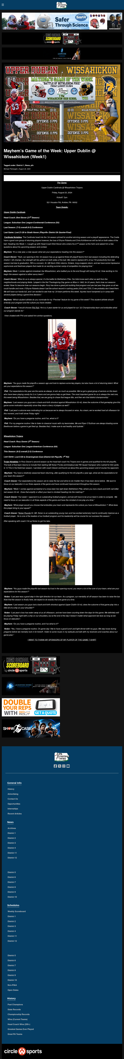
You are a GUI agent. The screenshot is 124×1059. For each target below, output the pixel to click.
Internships (13, 808)
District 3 (12, 842)
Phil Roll (35, 307)
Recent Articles (15, 813)
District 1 (20, 165)
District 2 (12, 838)
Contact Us (13, 798)
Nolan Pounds (25, 513)
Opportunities (14, 803)
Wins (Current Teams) (17, 1019)
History (11, 789)
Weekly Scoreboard (17, 911)
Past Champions (15, 1004)
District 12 (12, 857)
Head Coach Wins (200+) (19, 1024)
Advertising (13, 794)
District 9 (12, 891)
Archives (12, 828)
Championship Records (19, 1014)
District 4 (12, 847)
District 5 (12, 872)
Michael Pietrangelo (11, 169)
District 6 (12, 877)
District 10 (12, 896)
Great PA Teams (15, 1034)
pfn (32, 165)
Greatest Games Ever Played (21, 1029)
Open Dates (13, 990)
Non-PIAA (12, 985)
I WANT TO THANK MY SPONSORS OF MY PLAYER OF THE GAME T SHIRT (62, 639)
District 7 (12, 882)
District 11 (12, 852)
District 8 (12, 887)
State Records (14, 1009)
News (27, 165)
